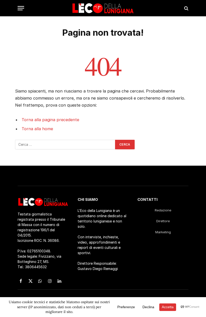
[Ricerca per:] (65, 144)
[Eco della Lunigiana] (103, 8)
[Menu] (21, 8)
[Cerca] (185, 8)
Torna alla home (37, 128)
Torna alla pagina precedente (50, 119)
